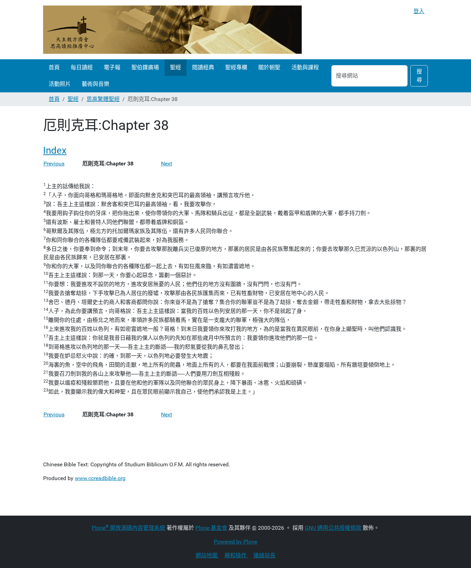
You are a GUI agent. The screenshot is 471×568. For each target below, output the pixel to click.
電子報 (112, 67)
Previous (53, 163)
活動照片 (60, 84)
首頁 (54, 67)
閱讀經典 (203, 67)
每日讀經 (82, 67)
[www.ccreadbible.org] (172, 30)
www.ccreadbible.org (100, 478)
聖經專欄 (236, 67)
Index (55, 150)
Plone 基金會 (211, 528)
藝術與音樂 (95, 84)
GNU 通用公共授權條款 (333, 528)
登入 (418, 11)
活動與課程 (305, 67)
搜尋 (419, 75)
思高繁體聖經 (103, 99)
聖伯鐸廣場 (145, 67)
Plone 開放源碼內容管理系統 (128, 528)
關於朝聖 (269, 67)
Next (166, 163)
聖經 (175, 67)
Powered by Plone (235, 541)
